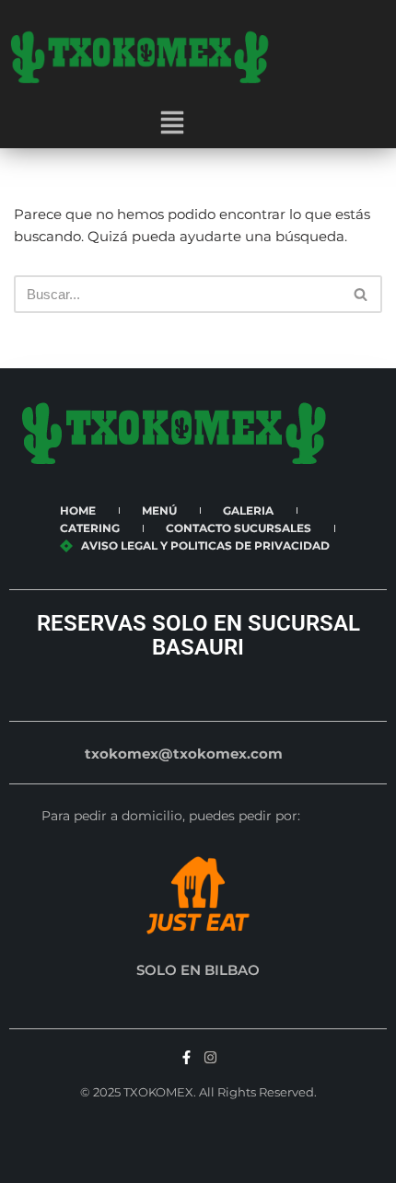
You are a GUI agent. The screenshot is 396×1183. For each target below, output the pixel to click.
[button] (172, 124)
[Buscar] (361, 294)
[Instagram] (210, 1057)
